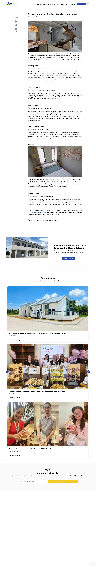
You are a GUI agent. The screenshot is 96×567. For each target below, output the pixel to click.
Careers (73, 4)
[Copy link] (16, 32)
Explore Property (68, 258)
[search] (88, 4)
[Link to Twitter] (16, 25)
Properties (38, 4)
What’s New (56, 4)
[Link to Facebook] (16, 21)
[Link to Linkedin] (16, 29)
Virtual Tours (47, 4)
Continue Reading (14, 340)
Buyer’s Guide (65, 4)
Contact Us (81, 4)
